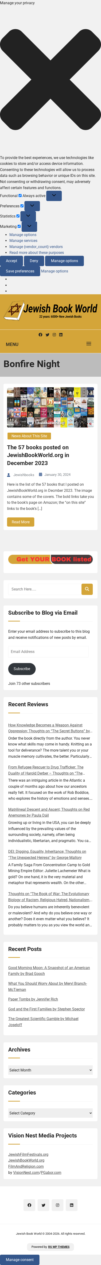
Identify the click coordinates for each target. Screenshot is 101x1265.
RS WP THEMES (59, 1247)
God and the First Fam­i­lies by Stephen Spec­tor (46, 1009)
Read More (21, 522)
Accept (11, 261)
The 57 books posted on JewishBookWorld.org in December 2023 (38, 455)
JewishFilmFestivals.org (28, 1154)
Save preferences (20, 271)
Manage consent (20, 1259)
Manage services (23, 240)
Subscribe (22, 669)
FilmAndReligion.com (26, 1166)
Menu (12, 344)
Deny (34, 261)
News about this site (29, 436)
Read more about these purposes (36, 252)
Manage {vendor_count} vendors (36, 246)
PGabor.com (51, 1172)
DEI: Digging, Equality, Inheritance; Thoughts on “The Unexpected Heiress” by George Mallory (47, 854)
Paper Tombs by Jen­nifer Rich (33, 999)
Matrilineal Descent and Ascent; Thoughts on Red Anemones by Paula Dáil (49, 812)
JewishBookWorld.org (26, 1160)
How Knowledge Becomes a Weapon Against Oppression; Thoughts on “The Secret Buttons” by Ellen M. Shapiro (49, 728)
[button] (50, 80)
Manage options (22, 235)
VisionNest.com (26, 1172)
